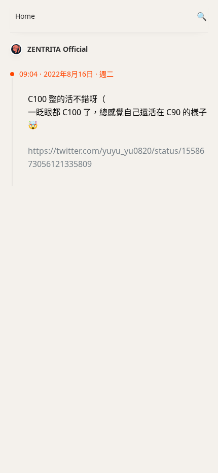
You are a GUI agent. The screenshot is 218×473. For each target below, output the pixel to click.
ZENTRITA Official (57, 49)
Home (25, 16)
